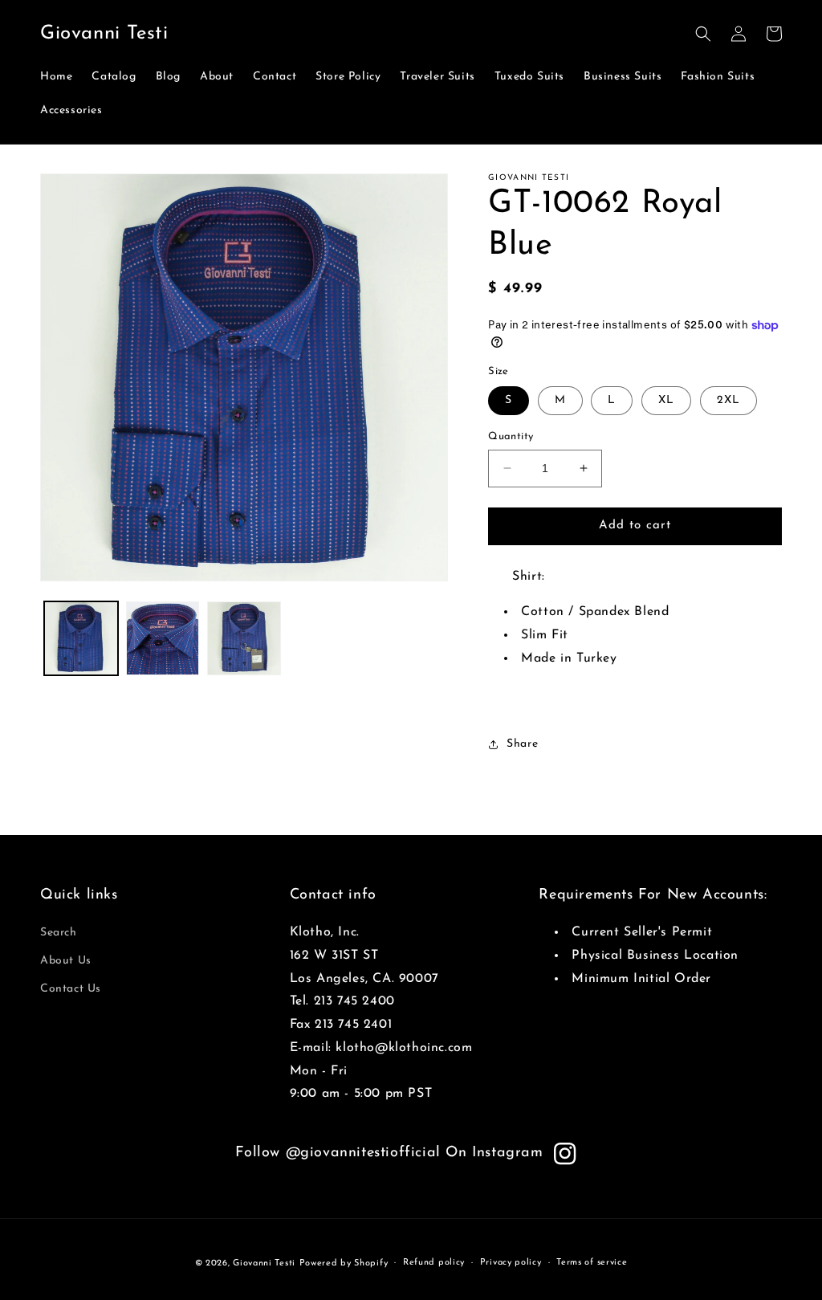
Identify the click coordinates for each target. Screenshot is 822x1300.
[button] (703, 33)
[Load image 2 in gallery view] (163, 638)
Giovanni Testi (264, 1263)
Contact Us (70, 989)
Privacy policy (511, 1262)
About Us (66, 961)
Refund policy (434, 1262)
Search (58, 933)
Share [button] (522, 744)
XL (666, 400)
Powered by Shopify (344, 1263)
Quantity (510, 436)
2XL (728, 400)
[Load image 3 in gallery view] (244, 638)
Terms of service (591, 1262)
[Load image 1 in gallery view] (81, 638)
